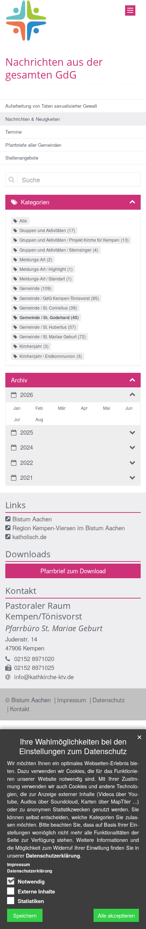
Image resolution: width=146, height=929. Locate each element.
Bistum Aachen (32, 519)
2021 (26, 477)
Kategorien (35, 202)
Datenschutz (108, 700)
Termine (13, 131)
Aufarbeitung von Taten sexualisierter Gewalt (51, 105)
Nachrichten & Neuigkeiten (32, 119)
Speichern (24, 915)
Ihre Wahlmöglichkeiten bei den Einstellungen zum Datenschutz (73, 746)
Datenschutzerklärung (53, 855)
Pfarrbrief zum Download (73, 570)
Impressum (72, 700)
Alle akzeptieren (116, 915)
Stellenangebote (21, 157)
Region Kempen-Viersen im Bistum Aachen (68, 527)
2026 (26, 394)
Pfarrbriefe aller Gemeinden (33, 144)
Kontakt (19, 708)
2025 (26, 432)
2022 (26, 462)
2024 (26, 447)
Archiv (19, 380)
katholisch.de (29, 536)
